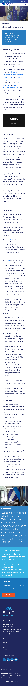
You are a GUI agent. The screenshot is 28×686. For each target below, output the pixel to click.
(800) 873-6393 (17, 629)
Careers (5, 645)
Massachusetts (5, 675)
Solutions (5, 647)
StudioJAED (9, 239)
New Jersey (13, 675)
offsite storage (8, 77)
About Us (5, 642)
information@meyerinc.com (10, 634)
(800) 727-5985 (15, 631)
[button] (26, 4)
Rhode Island (12, 678)
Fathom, (7, 260)
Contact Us (23, 1)
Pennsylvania (4, 678)
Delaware (11, 673)
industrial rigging (17, 75)
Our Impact (6, 649)
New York (19, 675)
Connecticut (4, 673)
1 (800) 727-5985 (6, 1)
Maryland (16, 673)
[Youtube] (16, 659)
